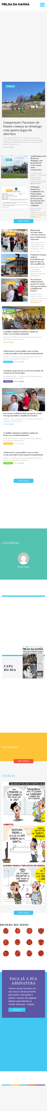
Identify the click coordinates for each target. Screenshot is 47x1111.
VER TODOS (23, 221)
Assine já (17, 1010)
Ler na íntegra (8, 147)
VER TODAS (23, 913)
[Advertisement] (23, 42)
